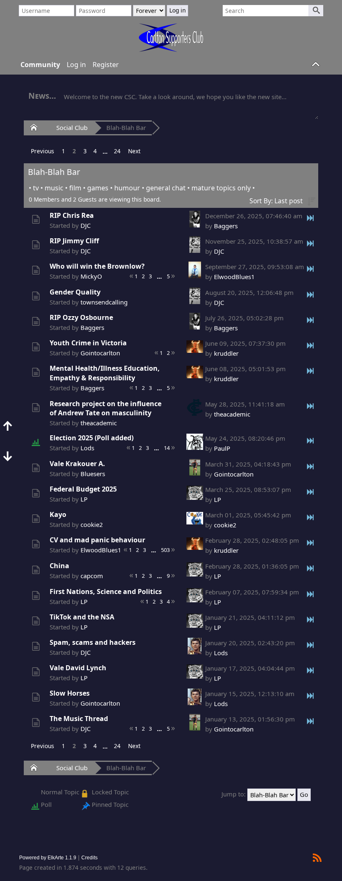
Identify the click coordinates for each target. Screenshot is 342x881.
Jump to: (233, 794)
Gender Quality (75, 292)
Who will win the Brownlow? (97, 266)
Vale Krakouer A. (77, 463)
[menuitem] (43, 151)
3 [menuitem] (85, 151)
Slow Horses (70, 693)
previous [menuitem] (42, 151)
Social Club (72, 127)
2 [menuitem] (74, 151)
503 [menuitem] (165, 550)
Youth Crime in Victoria (88, 342)
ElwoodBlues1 (234, 276)
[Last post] (311, 217)
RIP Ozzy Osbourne (81, 317)
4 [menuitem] (95, 151)
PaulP (222, 448)
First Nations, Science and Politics (106, 591)
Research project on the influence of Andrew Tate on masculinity (105, 408)
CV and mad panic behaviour (97, 539)
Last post (288, 200)
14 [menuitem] (167, 448)
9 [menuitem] (168, 575)
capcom (91, 576)
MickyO (91, 276)
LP (84, 499)
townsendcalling (104, 302)
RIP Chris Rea (72, 215)
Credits (89, 857)
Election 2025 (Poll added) (91, 437)
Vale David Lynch (78, 667)
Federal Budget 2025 (83, 489)
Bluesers (92, 473)
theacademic (98, 423)
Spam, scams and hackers (93, 642)
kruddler (226, 353)
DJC (85, 225)
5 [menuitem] (168, 276)
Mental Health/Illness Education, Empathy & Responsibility (105, 373)
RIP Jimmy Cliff (74, 240)
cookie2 (91, 524)
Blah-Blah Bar (126, 127)
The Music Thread (79, 718)
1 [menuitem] (63, 151)
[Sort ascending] (311, 200)
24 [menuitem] (117, 151)
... (105, 151)
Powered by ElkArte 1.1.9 (47, 857)
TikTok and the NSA (82, 616)
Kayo (58, 514)
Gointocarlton (100, 353)
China (59, 565)
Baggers (226, 226)
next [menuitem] (134, 151)
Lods (87, 448)
